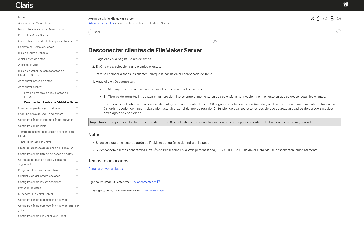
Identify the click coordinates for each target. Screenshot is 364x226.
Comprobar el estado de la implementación (45, 41)
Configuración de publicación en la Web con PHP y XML (48, 207)
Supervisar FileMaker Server (35, 193)
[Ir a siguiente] (338, 18)
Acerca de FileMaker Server (35, 23)
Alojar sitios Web (28, 64)
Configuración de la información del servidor (45, 119)
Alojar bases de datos (31, 58)
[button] (77, 41)
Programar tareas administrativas (38, 170)
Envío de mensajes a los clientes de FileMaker (46, 95)
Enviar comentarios (144, 182)
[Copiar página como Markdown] (318, 18)
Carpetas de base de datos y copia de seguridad (42, 162)
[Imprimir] (332, 18)
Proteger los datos (29, 187)
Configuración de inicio (32, 125)
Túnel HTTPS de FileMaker (34, 142)
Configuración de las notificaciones (39, 182)
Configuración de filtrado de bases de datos (45, 153)
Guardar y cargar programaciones (39, 175)
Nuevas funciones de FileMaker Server (42, 29)
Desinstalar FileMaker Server (36, 47)
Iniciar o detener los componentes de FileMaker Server (41, 73)
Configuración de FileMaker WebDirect (42, 215)
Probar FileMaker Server (33, 35)
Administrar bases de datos (35, 80)
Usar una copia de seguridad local (39, 108)
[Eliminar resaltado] (312, 18)
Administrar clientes (30, 87)
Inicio (21, 17)
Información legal (154, 190)
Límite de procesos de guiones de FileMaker (45, 147)
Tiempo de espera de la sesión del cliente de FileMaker (46, 133)
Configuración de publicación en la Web (43, 199)
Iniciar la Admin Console (33, 52)
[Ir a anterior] (325, 18)
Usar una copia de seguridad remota (40, 113)
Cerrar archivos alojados (105, 168)
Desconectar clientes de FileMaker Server (51, 102)
